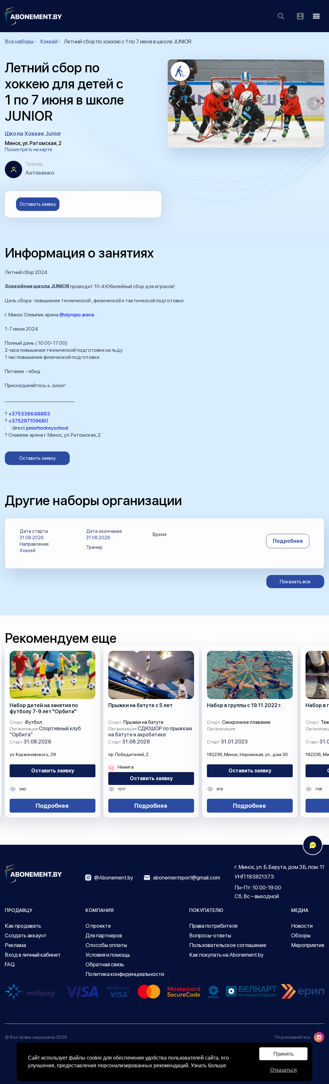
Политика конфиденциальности (124, 974)
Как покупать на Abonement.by (226, 955)
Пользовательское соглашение (227, 945)
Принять (283, 1054)
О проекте (98, 926)
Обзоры (300, 935)
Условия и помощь (107, 955)
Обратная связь (104, 964)
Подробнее (288, 541)
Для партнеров (103, 935)
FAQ (10, 964)
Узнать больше (208, 1065)
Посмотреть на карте (28, 149)
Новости (302, 926)
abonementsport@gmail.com (186, 877)
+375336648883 (29, 414)
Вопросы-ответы (210, 935)
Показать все (295, 581)
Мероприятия (307, 945)
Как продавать (23, 926)
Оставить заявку (38, 204)
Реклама (15, 945)
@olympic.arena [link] (76, 315)
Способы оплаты (106, 945)
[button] (178, 103)
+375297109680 (28, 421)
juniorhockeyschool (47, 428)
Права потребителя (213, 926)
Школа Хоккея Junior (33, 133)
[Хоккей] (180, 71)
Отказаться (283, 1070)
